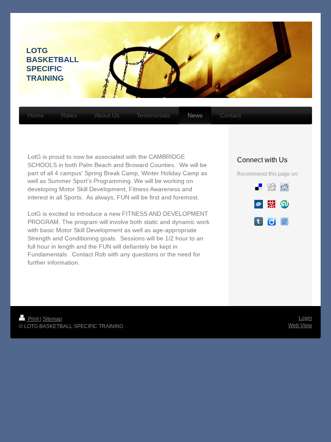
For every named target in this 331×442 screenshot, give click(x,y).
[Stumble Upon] (284, 204)
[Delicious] (258, 187)
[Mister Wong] (271, 204)
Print (33, 319)
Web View (300, 325)
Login (305, 318)
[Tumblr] (258, 221)
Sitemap (52, 319)
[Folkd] (258, 204)
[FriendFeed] (284, 221)
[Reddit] (284, 187)
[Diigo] (271, 221)
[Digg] (271, 187)
